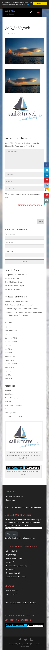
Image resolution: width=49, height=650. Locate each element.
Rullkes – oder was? (12, 289)
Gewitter (8, 401)
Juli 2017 (8, 334)
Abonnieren (11, 534)
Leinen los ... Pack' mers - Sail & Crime (19, 312)
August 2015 (9, 367)
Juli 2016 (8, 345)
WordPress (24, 647)
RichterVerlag (17, 507)
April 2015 (8, 379)
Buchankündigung (11, 398)
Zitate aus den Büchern (13, 416)
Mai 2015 (8, 375)
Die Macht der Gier (12, 278)
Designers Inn (24, 644)
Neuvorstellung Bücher (13, 405)
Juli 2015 (8, 371)
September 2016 (11, 342)
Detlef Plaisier (10, 305)
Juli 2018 (8, 327)
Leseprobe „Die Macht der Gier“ (17, 275)
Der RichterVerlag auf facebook (20, 602)
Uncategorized (10, 412)
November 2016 (11, 338)
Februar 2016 (10, 356)
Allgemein (8, 390)
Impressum (10, 500)
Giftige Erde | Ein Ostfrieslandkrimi (25, 309)
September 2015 (11, 364)
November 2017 (11, 331)
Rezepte (8, 409)
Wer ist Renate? (12, 590)
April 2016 (8, 353)
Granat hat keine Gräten (14, 282)
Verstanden (40, 3)
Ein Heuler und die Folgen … (15, 286)
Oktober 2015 (10, 360)
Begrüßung (9, 394)
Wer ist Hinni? (11, 594)
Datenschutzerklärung (14, 496)
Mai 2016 (8, 349)
